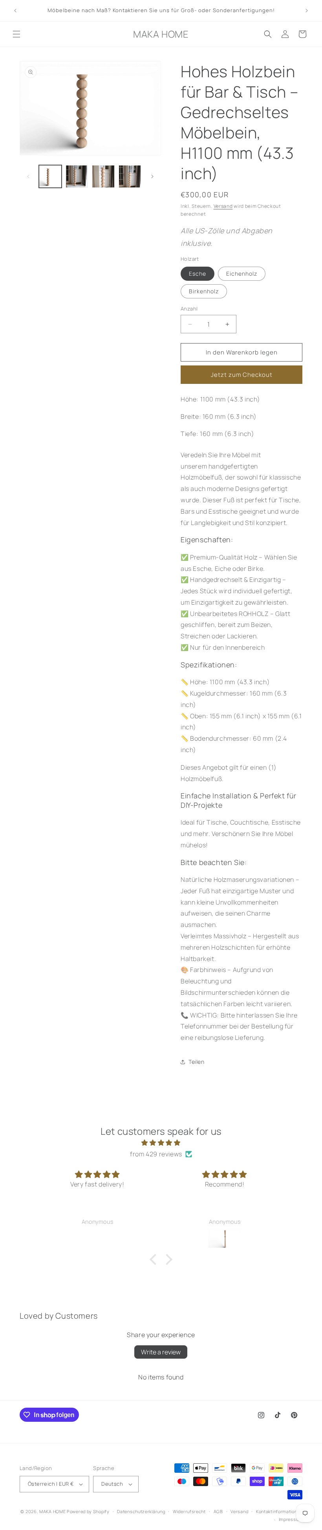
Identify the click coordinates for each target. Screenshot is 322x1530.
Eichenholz (241, 273)
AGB (218, 1511)
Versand (223, 206)
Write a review (161, 1352)
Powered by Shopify (88, 1511)
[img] (161, 1142)
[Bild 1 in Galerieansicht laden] (50, 176)
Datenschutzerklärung (141, 1511)
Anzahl (189, 308)
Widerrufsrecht (189, 1511)
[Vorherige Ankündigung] (15, 10)
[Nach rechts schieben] (152, 176)
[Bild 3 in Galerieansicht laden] (103, 176)
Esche (197, 273)
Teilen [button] (196, 1061)
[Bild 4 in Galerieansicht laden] (130, 176)
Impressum (290, 1519)
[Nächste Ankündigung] (306, 10)
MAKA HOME (52, 1511)
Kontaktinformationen (279, 1511)
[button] (16, 34)
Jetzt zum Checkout (242, 375)
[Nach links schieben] (28, 176)
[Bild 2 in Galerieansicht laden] (77, 176)
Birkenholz (204, 291)
